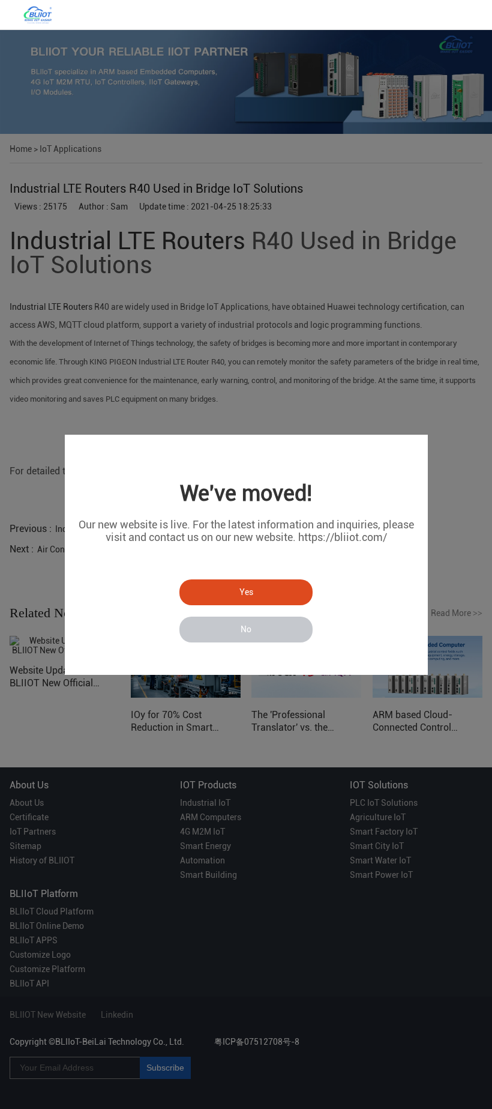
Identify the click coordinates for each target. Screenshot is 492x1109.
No (246, 629)
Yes (246, 592)
